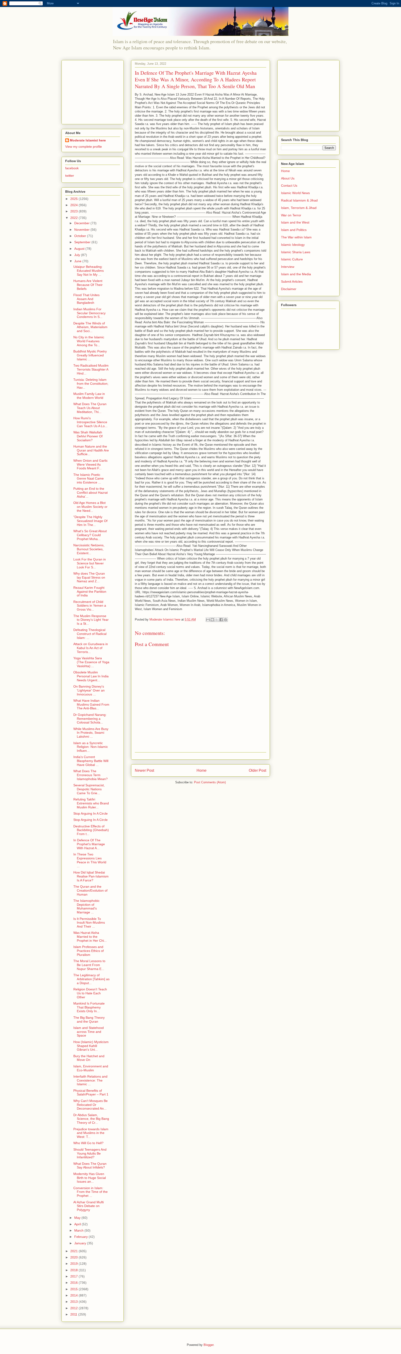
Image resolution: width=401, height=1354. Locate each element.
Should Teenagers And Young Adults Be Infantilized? (90, 1153)
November (82, 229)
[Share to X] (216, 619)
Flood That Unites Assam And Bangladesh (86, 299)
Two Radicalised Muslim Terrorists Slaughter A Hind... (91, 369)
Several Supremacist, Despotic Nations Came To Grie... (89, 789)
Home (202, 770)
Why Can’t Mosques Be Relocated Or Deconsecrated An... (90, 1105)
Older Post (257, 770)
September (82, 242)
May (77, 1218)
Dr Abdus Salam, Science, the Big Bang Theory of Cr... (91, 1119)
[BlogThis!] (212, 619)
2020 (74, 1257)
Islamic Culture (292, 259)
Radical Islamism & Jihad (299, 200)
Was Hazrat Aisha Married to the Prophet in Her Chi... (90, 936)
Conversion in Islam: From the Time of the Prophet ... (90, 1192)
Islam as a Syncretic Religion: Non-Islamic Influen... (90, 747)
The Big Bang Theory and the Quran (89, 1019)
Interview (287, 267)
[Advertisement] (94, 91)
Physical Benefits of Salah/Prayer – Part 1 (90, 1092)
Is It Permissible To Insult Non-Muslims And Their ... (89, 922)
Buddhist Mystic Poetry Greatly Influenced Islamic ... (90, 355)
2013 (74, 1301)
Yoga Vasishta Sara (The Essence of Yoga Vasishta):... (91, 662)
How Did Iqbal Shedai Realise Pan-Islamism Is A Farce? (91, 876)
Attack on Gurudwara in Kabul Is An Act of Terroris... (90, 648)
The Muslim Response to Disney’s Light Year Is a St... (91, 620)
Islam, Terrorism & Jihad (299, 208)
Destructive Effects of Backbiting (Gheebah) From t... (91, 830)
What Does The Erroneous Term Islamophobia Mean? (90, 775)
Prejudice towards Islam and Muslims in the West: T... (90, 1133)
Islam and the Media (296, 274)
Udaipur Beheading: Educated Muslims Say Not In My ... (88, 270)
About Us (287, 178)
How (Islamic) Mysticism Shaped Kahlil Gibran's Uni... (91, 1046)
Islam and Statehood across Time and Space (88, 1031)
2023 (74, 211)
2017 (74, 1276)
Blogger (208, 1345)
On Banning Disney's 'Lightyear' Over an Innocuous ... (89, 690)
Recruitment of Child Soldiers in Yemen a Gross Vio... (89, 605)
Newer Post (144, 770)
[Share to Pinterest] (225, 619)
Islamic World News (295, 193)
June (78, 261)
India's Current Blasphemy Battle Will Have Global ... (90, 761)
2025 (74, 199)
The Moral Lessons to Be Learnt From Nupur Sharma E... (89, 965)
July (77, 255)
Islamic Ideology (293, 244)
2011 (74, 1314)
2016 (74, 1282)
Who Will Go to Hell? (88, 1143)
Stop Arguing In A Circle (90, 813)
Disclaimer (288, 289)
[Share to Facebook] (221, 619)
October (80, 236)
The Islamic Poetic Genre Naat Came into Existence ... (88, 478)
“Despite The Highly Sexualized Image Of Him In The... (90, 521)
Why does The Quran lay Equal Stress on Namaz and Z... (89, 577)
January (80, 1243)
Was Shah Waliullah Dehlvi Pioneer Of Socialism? (88, 436)
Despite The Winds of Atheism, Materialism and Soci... (90, 327)
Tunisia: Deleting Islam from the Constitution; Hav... (90, 383)
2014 (74, 1295)
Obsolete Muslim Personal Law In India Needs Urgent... (91, 676)
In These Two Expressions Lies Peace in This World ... (89, 860)
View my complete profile (83, 146)
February (81, 1237)
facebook (72, 168)
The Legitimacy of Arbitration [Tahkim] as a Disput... (91, 979)
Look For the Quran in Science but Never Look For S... (89, 563)
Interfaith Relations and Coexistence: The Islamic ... (90, 1080)
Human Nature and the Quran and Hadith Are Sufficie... (91, 450)
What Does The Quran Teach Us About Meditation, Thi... (90, 408)
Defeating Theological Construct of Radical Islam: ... (90, 634)
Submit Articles (292, 281)
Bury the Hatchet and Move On (88, 1058)
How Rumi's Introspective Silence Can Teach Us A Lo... (90, 422)
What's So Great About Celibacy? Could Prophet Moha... (90, 535)
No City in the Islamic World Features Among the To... (88, 341)
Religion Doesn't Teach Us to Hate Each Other (90, 993)
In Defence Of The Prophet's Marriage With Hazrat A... (89, 844)
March (79, 1230)
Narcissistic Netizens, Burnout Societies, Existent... (88, 549)
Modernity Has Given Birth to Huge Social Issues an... (89, 1178)
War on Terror (291, 215)
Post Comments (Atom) (210, 782)
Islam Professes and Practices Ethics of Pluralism (88, 951)
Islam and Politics (294, 230)
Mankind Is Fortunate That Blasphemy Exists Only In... (89, 1007)
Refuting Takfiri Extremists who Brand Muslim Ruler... (91, 803)
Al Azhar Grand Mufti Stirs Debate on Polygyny (88, 1206)
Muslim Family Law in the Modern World (89, 396)
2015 (74, 1289)
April (78, 1224)
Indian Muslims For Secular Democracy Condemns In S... (89, 313)
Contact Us (289, 185)
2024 (74, 205)
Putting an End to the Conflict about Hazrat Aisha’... (90, 492)
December (82, 223)
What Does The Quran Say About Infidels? (90, 1165)
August (79, 248)
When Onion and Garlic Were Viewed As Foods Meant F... (90, 464)
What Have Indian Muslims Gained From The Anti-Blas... (91, 704)
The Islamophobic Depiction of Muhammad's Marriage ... (86, 906)
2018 (74, 1270)
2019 (74, 1263)
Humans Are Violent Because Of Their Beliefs (88, 285)
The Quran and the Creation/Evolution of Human (90, 890)
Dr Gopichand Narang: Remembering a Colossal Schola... (90, 718)
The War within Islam (296, 237)
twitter (69, 175)
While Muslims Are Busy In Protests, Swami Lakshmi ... (90, 733)
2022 (74, 218)
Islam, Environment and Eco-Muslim (90, 1068)
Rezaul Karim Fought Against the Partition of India (89, 591)
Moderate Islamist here (88, 140)
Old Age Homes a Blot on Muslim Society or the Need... (90, 506)
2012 (74, 1308)
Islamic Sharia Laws (295, 252)
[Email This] (208, 619)
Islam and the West (295, 222)
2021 (74, 1251)
